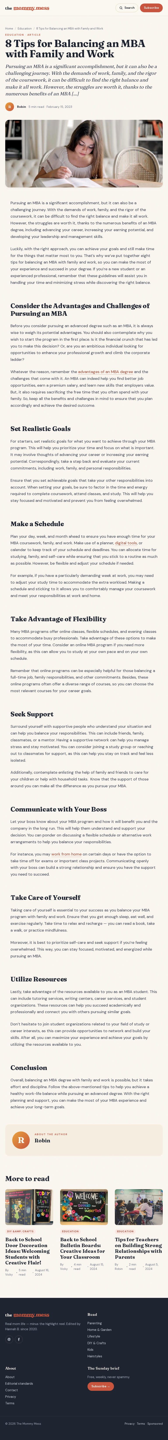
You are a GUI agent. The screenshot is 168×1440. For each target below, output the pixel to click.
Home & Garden (100, 1330)
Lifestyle (94, 1336)
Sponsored (155, 1424)
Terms (9, 1403)
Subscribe (151, 8)
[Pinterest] (9, 1339)
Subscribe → (100, 1386)
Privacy (10, 1397)
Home (9, 28)
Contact (11, 1390)
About (10, 1377)
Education (25, 28)
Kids (90, 1349)
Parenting (95, 1323)
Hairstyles (95, 1356)
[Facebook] (19, 1339)
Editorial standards (19, 1383)
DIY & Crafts (97, 1343)
